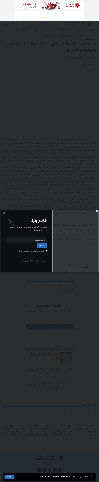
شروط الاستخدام (45, 477)
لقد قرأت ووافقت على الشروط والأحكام (31, 251)
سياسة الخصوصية (60, 477)
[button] (9, 477)
